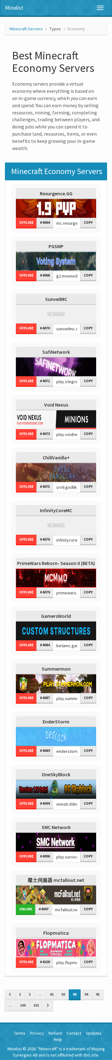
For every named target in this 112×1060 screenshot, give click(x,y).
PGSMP (56, 246)
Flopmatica (56, 933)
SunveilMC (56, 299)
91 (52, 994)
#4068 (45, 275)
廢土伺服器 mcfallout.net (56, 880)
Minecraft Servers (26, 29)
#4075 (45, 486)
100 (23, 1005)
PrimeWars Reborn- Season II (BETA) (56, 563)
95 (98, 994)
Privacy (37, 1033)
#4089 (45, 750)
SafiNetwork (56, 352)
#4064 (45, 222)
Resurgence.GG (56, 193)
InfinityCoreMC (56, 510)
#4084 (45, 644)
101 (36, 1005)
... (40, 994)
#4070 (45, 328)
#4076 (45, 539)
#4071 (45, 380)
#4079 (45, 592)
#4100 (45, 961)
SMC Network (56, 827)
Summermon (56, 669)
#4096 (45, 856)
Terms (20, 1033)
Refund (55, 1033)
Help (58, 1039)
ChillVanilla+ (56, 457)
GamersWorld (56, 616)
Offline (26, 222)
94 (86, 994)
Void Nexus (56, 405)
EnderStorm (56, 721)
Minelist (14, 7)
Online (25, 909)
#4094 (45, 803)
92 (63, 994)
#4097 (44, 909)
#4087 (45, 697)
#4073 (45, 433)
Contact (74, 1033)
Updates (94, 1033)
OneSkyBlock (56, 774)
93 (75, 994)
